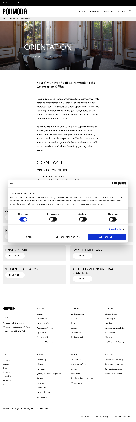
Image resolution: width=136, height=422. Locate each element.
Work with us (76, 383)
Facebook (7, 381)
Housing (108, 323)
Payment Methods (87, 250)
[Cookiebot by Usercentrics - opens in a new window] (114, 184)
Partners (40, 383)
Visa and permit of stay (115, 328)
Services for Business (114, 374)
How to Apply (43, 323)
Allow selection (68, 237)
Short (73, 323)
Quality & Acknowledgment (49, 374)
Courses (75, 308)
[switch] (53, 219)
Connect (75, 354)
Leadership (41, 360)
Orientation (42, 319)
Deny (29, 237)
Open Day (41, 333)
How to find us (43, 392)
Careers (109, 354)
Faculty (40, 378)
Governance (42, 397)
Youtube (6, 372)
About (40, 354)
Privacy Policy (102, 417)
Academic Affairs (78, 364)
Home (5, 19)
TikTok (6, 364)
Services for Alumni (113, 369)
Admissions (14, 19)
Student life (111, 308)
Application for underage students (94, 271)
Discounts (109, 337)
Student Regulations (22, 269)
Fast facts (41, 369)
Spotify (6, 368)
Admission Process (45, 328)
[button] (130, 3)
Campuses (41, 388)
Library (74, 369)
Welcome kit (110, 333)
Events (40, 314)
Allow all (106, 237)
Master (74, 319)
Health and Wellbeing (114, 342)
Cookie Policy (86, 417)
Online (74, 328)
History (40, 364)
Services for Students (114, 364)
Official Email (111, 314)
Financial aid (16, 250)
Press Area (75, 374)
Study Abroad (77, 337)
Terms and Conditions (121, 417)
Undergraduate (77, 314)
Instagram (7, 360)
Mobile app (110, 319)
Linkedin (7, 376)
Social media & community (82, 378)
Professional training (114, 360)
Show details (115, 229)
